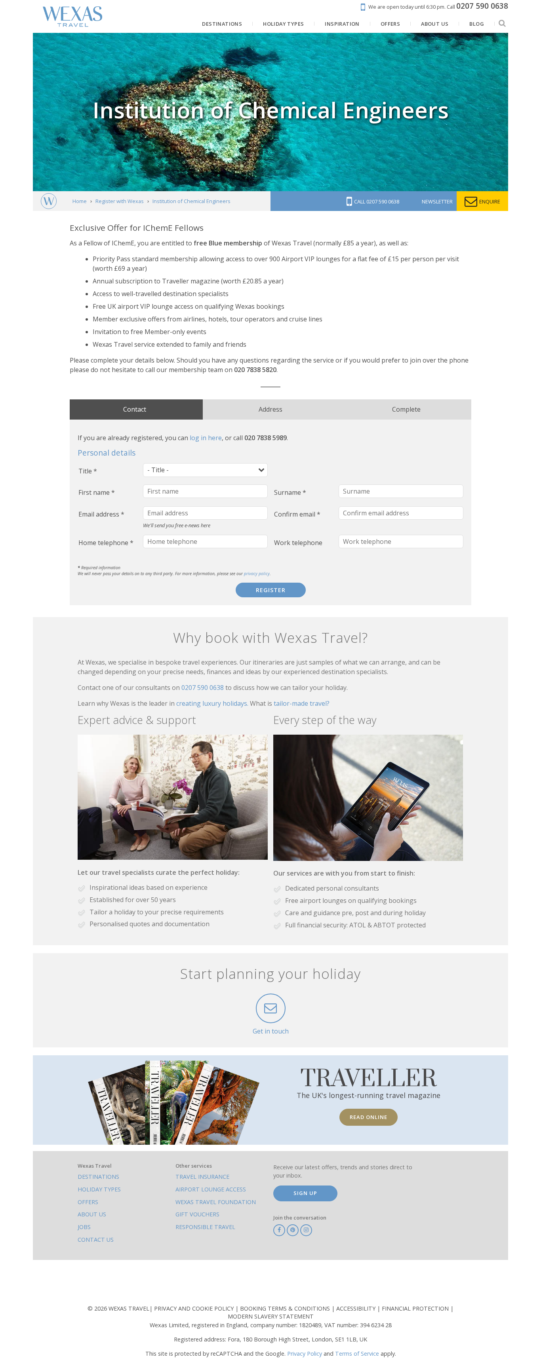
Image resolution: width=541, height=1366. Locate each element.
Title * (87, 471)
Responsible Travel (205, 1227)
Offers (88, 1202)
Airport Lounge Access (210, 1189)
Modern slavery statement (271, 1316)
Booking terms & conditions (285, 1308)
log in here (206, 437)
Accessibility (356, 1308)
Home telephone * (105, 542)
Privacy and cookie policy (194, 1308)
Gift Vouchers (197, 1214)
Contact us (96, 1239)
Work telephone (298, 542)
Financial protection (416, 1308)
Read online (368, 1117)
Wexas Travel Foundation (215, 1202)
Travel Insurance (202, 1176)
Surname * (290, 492)
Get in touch (271, 1031)
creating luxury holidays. (213, 703)
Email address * (101, 514)
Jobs (84, 1227)
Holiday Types (99, 1189)
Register (271, 590)
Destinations (98, 1176)
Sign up (305, 1193)
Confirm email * (297, 514)
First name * (96, 492)
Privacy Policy (304, 1353)
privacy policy (257, 573)
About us (92, 1214)
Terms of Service (357, 1353)
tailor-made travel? (302, 703)
